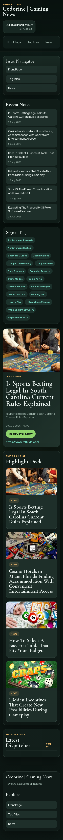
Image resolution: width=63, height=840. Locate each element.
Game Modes (15, 278)
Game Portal (35, 278)
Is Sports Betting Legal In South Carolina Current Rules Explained (26, 514)
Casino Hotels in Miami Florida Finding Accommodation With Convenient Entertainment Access (31, 581)
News (49, 42)
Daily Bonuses (45, 263)
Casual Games (41, 255)
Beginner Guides (17, 255)
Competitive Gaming (19, 263)
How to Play (14, 302)
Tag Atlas (33, 42)
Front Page (14, 42)
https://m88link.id (18, 317)
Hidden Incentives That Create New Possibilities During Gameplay (28, 707)
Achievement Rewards (20, 240)
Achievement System (20, 247)
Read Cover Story (21, 434)
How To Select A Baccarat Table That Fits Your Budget (29, 645)
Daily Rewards (16, 271)
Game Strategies (40, 286)
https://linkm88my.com (21, 309)
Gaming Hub (38, 294)
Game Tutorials (17, 294)
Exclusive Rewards (40, 271)
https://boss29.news (38, 302)
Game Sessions (17, 286)
